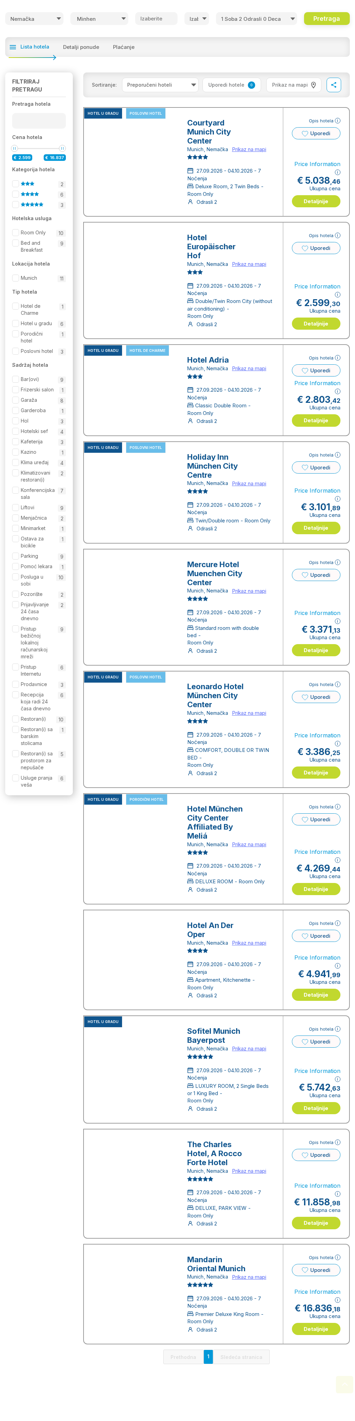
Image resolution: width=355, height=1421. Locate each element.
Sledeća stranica (241, 1357)
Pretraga (326, 18)
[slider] (14, 148)
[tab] (293, 85)
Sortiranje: (104, 85)
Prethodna (183, 1357)
